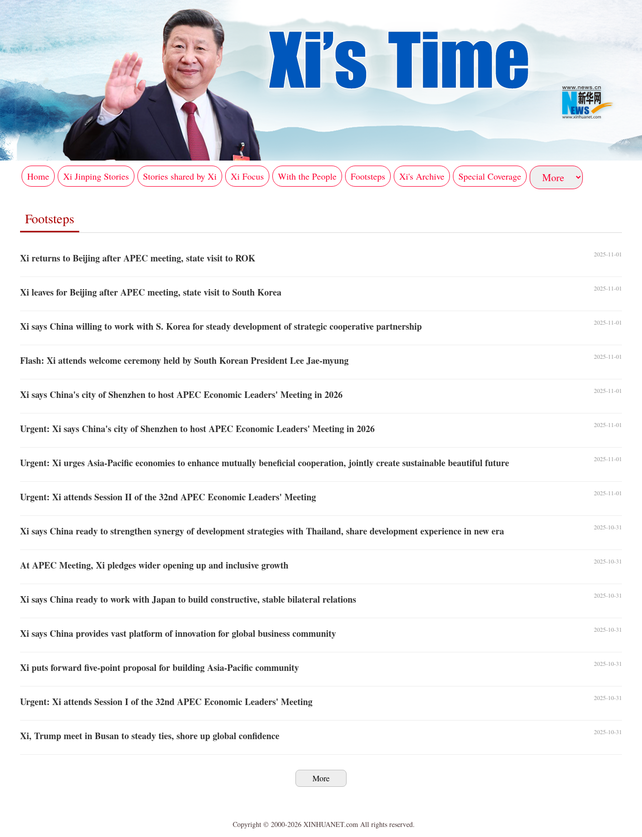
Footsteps (368, 176)
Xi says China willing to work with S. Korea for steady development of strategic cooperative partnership (221, 326)
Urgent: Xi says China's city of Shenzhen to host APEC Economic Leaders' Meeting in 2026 (197, 428)
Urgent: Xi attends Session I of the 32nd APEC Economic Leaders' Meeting (166, 701)
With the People (307, 176)
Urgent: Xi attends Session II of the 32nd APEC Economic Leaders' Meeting (168, 496)
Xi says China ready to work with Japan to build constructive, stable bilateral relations (188, 599)
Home (38, 176)
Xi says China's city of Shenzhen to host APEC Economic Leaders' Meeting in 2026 (181, 394)
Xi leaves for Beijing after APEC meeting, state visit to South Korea (150, 292)
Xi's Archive (421, 176)
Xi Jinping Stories (96, 176)
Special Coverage (489, 176)
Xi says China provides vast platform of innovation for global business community (178, 633)
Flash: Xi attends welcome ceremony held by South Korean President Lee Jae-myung (184, 360)
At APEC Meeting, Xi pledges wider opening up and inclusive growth (154, 565)
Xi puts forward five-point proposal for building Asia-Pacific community (159, 667)
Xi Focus (247, 176)
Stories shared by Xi (180, 176)
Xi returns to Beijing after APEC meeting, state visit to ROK (137, 257)
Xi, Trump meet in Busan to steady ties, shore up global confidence (149, 735)
